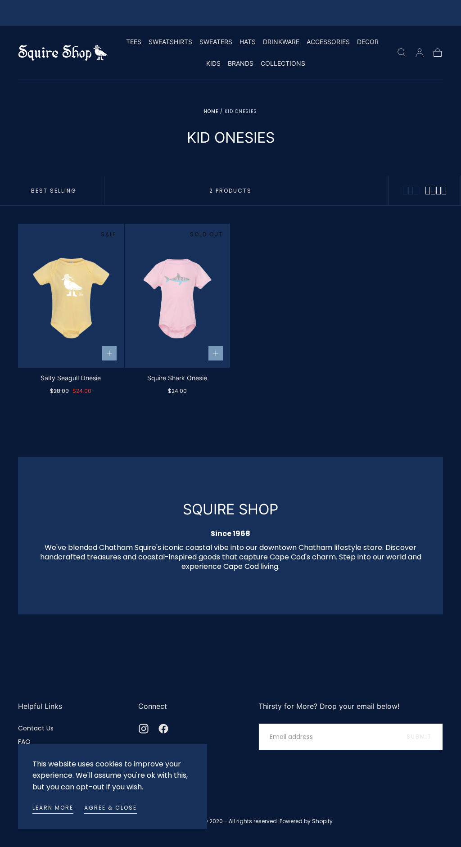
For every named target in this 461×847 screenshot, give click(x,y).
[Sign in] (419, 52)
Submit (419, 736)
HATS (248, 41)
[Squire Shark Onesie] (177, 296)
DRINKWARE (281, 41)
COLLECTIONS (283, 63)
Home (211, 111)
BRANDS (240, 63)
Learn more (52, 807)
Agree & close (110, 807)
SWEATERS (215, 41)
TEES (133, 41)
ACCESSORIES (328, 41)
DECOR (368, 41)
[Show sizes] (109, 353)
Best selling (54, 190)
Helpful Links (40, 706)
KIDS (213, 63)
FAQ (24, 741)
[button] (401, 52)
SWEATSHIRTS (170, 41)
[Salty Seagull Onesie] (71, 296)
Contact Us (36, 728)
